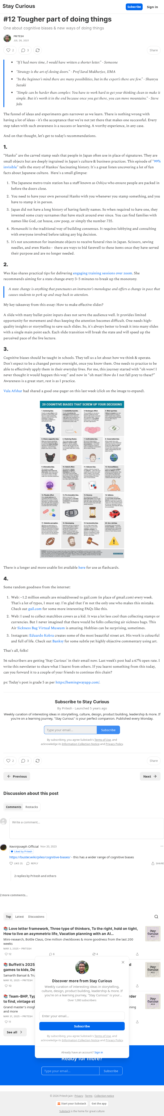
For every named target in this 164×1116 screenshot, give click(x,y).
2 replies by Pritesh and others (35, 876)
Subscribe (134, 7)
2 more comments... (14, 895)
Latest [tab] (19, 917)
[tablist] (21, 807)
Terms (88, 1096)
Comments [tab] (13, 807)
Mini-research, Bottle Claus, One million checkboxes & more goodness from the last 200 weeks (68, 941)
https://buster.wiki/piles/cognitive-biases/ (39, 857)
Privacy (79, 1096)
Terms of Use (102, 1036)
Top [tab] (8, 917)
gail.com (35, 609)
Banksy (58, 641)
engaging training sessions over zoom (102, 273)
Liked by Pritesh (23, 851)
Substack (64, 1111)
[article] (82, 941)
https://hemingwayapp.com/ (77, 682)
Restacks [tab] (31, 807)
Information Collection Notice (81, 1040)
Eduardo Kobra (41, 635)
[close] (123, 962)
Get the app (99, 1103)
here (81, 567)
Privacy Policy (114, 1040)
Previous (20, 776)
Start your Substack (73, 1103)
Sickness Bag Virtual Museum (41, 628)
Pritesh (19, 36)
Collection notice (104, 1096)
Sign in (152, 7)
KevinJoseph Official (24, 846)
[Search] (156, 916)
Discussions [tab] (36, 917)
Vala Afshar (12, 391)
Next (147, 776)
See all (12, 1032)
